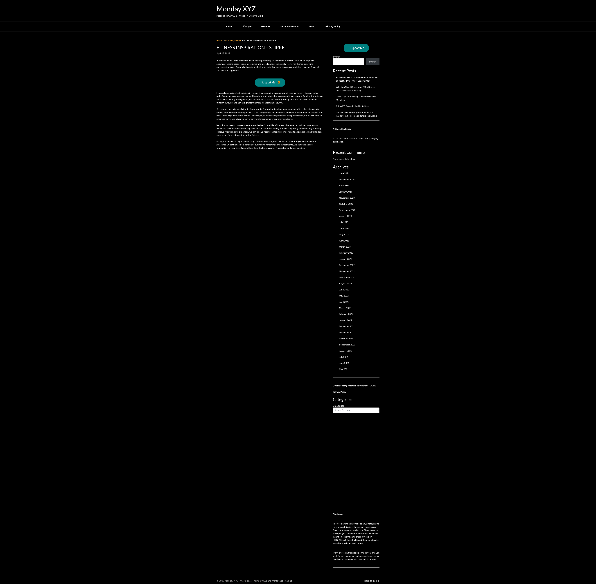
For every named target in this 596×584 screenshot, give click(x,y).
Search (336, 56)
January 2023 (345, 259)
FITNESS (266, 26)
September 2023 (347, 210)
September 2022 (347, 277)
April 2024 (344, 185)
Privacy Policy (332, 26)
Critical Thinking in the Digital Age (352, 106)
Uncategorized (233, 40)
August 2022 (345, 283)
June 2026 (344, 173)
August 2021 (345, 350)
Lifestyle (247, 26)
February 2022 (346, 314)
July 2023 (343, 222)
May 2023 (344, 234)
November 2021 (347, 332)
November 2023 (347, 197)
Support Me (270, 82)
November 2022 (347, 271)
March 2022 (345, 308)
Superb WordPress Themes (277, 580)
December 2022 (347, 265)
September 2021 (347, 344)
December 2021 (347, 326)
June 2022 (344, 289)
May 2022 (344, 295)
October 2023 (346, 203)
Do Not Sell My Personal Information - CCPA (354, 385)
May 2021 (344, 369)
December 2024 (347, 179)
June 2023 (344, 228)
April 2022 (344, 302)
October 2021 (346, 338)
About (312, 26)
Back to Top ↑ (371, 580)
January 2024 (345, 191)
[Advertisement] (356, 462)
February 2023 (346, 252)
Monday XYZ (236, 9)
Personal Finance (289, 26)
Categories (338, 406)
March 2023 (345, 246)
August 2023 (345, 216)
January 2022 (345, 320)
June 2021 (344, 363)
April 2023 (344, 240)
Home (229, 26)
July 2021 (343, 357)
